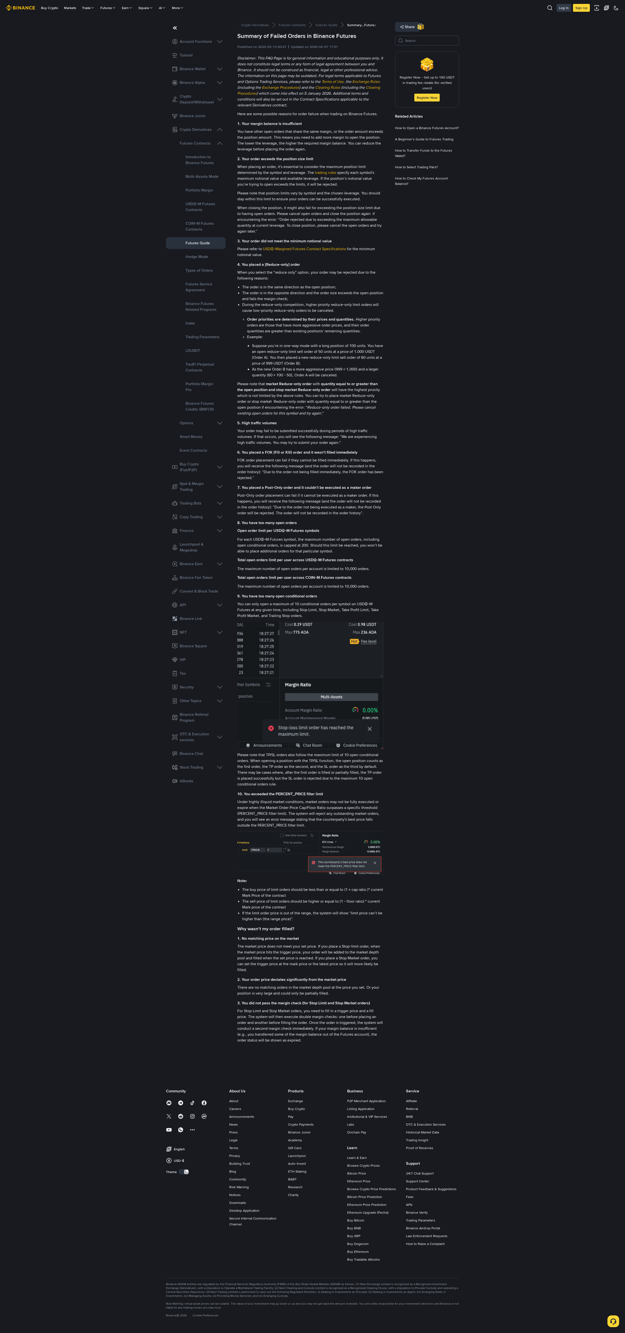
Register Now (427, 97)
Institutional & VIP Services (367, 1116)
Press (233, 1132)
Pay (290, 1116)
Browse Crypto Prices (363, 1165)
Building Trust (239, 1163)
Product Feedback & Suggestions (431, 1189)
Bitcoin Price (356, 1173)
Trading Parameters (420, 1220)
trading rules (325, 172)
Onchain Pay (356, 1132)
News (233, 1124)
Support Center (417, 1181)
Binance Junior (299, 1132)
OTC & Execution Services (426, 1124)
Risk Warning (239, 1187)
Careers (235, 1109)
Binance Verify (417, 1212)
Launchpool (297, 1156)
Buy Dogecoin (358, 1244)
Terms (233, 1148)
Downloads (237, 1202)
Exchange (295, 1101)
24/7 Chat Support (420, 1173)
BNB (409, 1116)
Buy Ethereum (358, 1251)
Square (143, 8)
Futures (106, 8)
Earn (125, 8)
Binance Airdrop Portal (423, 1228)
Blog (232, 1171)
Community (237, 1179)
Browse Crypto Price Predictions (371, 1189)
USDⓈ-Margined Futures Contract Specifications (304, 248)
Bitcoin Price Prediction (364, 1197)
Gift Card (294, 1148)
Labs (350, 1124)
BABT (292, 1179)
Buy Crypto (49, 8)
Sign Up (581, 8)
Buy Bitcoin (355, 1220)
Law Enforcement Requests (427, 1236)
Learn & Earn (357, 1157)
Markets (70, 8)
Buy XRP (353, 1236)
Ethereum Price (358, 1181)
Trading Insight (417, 1140)
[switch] (184, 1172)
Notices (235, 1195)
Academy (295, 1140)
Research (295, 1187)
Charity (293, 1195)
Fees (410, 1197)
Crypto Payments (301, 1124)
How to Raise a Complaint (425, 1244)
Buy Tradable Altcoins (363, 1259)
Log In (564, 8)
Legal (233, 1140)
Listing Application (361, 1109)
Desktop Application (244, 1210)
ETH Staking (297, 1171)
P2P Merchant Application (366, 1101)
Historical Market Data (422, 1132)
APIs (409, 1204)
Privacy (234, 1156)
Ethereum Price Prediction (366, 1204)
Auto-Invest (297, 1163)
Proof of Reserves (419, 1148)
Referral (412, 1109)
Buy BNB (354, 1228)
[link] (196, 41)
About (233, 1101)
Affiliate (411, 1101)
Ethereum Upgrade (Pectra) (367, 1212)
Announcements (241, 1116)
